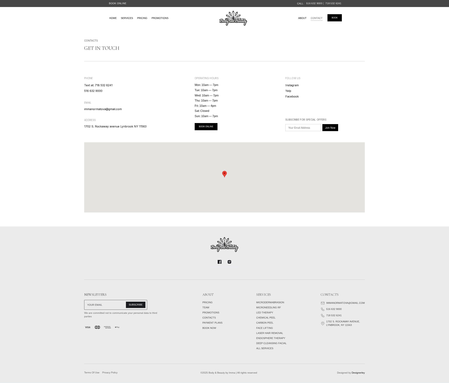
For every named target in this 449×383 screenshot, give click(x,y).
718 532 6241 (333, 3)
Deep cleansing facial (271, 343)
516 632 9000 (314, 3)
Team (205, 307)
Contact (317, 18)
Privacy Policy (110, 372)
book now (209, 328)
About (302, 18)
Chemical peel (266, 317)
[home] (233, 18)
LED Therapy (264, 312)
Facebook (292, 96)
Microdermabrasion (270, 302)
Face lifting (264, 328)
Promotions (160, 18)
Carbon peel (264, 322)
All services (264, 348)
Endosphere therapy (270, 338)
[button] (224, 174)
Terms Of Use (91, 372)
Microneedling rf (268, 307)
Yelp (288, 91)
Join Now (330, 127)
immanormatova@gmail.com (103, 109)
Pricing (142, 18)
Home (113, 18)
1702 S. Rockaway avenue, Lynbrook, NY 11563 (343, 323)
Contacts (209, 317)
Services (127, 18)
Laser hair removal (269, 333)
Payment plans (212, 322)
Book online (117, 3)
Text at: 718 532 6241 (98, 85)
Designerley (358, 372)
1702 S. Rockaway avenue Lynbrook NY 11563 (115, 126)
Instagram (292, 85)
